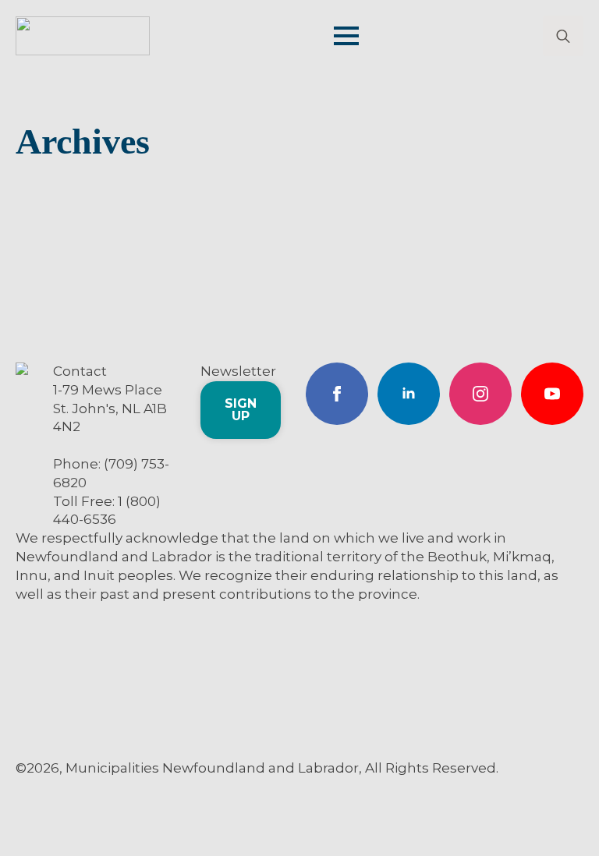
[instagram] (480, 394)
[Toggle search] (563, 36)
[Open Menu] (346, 35)
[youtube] (552, 394)
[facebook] (337, 394)
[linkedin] (408, 394)
